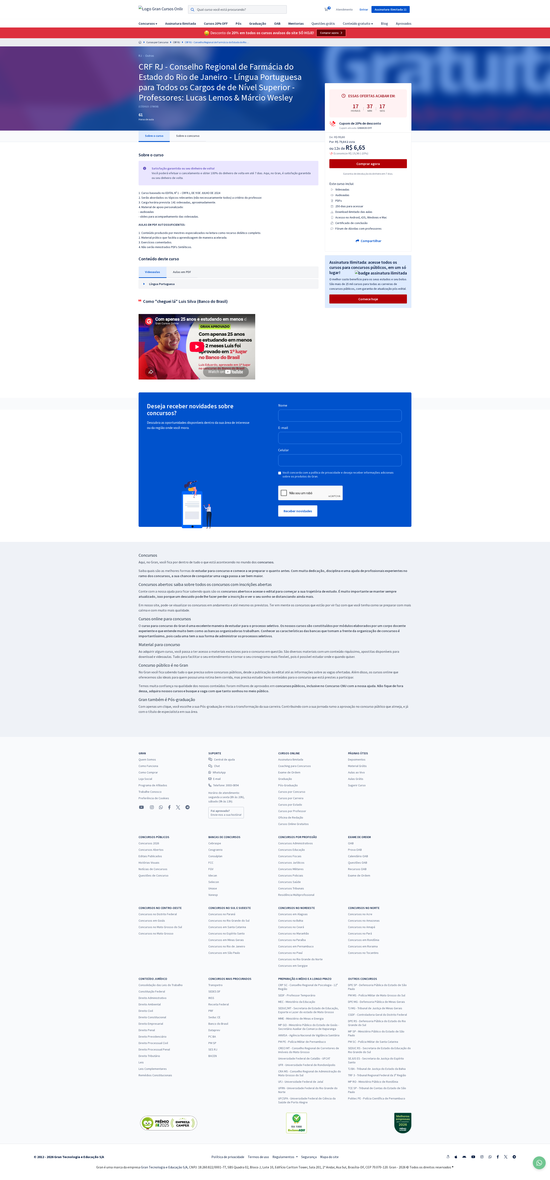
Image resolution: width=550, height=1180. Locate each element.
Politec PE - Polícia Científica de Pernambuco (376, 1098)
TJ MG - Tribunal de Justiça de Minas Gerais (375, 1008)
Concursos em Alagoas (293, 914)
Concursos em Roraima (363, 946)
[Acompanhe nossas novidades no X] (178, 807)
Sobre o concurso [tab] (187, 136)
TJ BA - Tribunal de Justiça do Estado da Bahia (377, 1069)
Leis (141, 1062)
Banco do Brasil (218, 1024)
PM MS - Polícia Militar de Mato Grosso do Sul (376, 995)
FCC (210, 862)
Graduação (285, 779)
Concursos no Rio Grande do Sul (228, 920)
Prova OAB (355, 850)
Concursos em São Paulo (224, 953)
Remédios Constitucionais (155, 1075)
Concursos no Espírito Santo (226, 933)
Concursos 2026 (149, 843)
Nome (282, 405)
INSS (211, 998)
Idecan (212, 875)
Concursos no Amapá (361, 927)
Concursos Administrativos (295, 843)
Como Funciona (148, 766)
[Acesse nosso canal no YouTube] (141, 807)
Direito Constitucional (152, 1017)
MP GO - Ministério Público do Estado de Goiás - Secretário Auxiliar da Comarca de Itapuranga (308, 1027)
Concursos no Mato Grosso (156, 933)
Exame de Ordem (289, 772)
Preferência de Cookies (154, 798)
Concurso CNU (336, 686)
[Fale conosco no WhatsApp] (161, 807)
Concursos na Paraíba (292, 940)
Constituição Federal (152, 991)
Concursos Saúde (289, 882)
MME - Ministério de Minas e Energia (301, 1018)
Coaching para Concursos (294, 766)
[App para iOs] (456, 1157)
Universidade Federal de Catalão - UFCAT (304, 1058)
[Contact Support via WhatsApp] (539, 1162)
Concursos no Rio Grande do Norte (300, 959)
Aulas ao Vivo (356, 772)
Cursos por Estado (290, 804)
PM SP (212, 1043)
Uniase (212, 888)
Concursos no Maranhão (293, 933)
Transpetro (215, 985)
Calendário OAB (358, 856)
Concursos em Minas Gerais (226, 940)
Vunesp (213, 895)
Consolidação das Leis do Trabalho (161, 985)
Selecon (213, 882)
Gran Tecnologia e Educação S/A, (165, 1167)
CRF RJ (176, 42)
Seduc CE (214, 1017)
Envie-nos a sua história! (226, 813)
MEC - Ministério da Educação (296, 1002)
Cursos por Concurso (157, 42)
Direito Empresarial (151, 1024)
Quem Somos (147, 759)
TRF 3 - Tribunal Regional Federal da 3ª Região (377, 1075)
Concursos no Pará (360, 933)
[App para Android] (464, 1157)
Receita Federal (218, 1004)
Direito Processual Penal (154, 1049)
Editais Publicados (150, 856)
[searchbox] (237, 9)
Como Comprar (148, 772)
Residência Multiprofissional (296, 895)
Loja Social (145, 779)
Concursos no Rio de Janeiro (226, 946)
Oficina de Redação (290, 817)
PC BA (212, 1036)
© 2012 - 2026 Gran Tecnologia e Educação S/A (69, 1157)
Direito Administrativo (153, 998)
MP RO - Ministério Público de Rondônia (373, 1082)
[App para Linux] (447, 1157)
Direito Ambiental (150, 1004)
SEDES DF (214, 991)
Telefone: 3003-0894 (226, 785)
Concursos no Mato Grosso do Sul (160, 927)
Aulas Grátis (355, 779)
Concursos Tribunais (291, 888)
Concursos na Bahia (290, 920)
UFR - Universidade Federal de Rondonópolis (306, 1065)
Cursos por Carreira (290, 798)
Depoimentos (356, 759)
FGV (210, 869)
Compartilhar (370, 241)
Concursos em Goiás (152, 920)
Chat (217, 766)
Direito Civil (146, 1011)
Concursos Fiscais (289, 856)
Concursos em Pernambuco (296, 946)
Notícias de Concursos (153, 869)
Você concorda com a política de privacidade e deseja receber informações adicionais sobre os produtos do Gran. (338, 474)
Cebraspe (214, 843)
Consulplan (215, 856)
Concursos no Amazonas (364, 920)
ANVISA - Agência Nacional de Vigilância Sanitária (308, 1035)
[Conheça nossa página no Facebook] (169, 807)
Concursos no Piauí (290, 953)
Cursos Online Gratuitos (293, 824)
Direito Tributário (149, 1056)
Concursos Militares (291, 869)
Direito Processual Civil (153, 1043)
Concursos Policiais (290, 875)
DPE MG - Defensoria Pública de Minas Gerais (376, 1002)
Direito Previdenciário (153, 1036)
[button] (148, 23)
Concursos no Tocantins (363, 953)
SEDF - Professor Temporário (296, 995)
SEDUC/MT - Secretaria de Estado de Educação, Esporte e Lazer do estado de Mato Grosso (308, 1010)
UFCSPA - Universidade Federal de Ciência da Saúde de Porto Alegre (307, 1100)
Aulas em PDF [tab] (182, 272)
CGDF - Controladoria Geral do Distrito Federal (377, 1015)
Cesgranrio (215, 850)
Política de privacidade (227, 1157)
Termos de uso (258, 1157)
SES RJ (212, 1049)
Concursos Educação (291, 850)
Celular (283, 450)
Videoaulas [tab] (152, 272)
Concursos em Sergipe (293, 966)
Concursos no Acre (360, 914)
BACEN (212, 1056)
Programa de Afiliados (153, 785)
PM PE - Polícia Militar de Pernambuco (302, 1042)
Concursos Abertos (151, 850)
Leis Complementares (153, 1069)
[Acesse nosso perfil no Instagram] (151, 807)
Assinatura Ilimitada (290, 759)
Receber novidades (298, 511)
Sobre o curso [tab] (154, 136)
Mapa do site (329, 1157)
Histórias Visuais (149, 862)
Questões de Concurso (153, 875)
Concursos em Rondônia (363, 940)
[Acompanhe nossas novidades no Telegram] (187, 807)
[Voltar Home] (140, 42)
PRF (210, 1011)
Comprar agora (329, 33)
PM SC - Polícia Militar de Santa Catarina (373, 1042)
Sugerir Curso (357, 785)
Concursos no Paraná (221, 914)
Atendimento (344, 9)
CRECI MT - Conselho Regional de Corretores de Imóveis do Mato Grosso (308, 1050)
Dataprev (214, 1030)
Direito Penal (147, 1030)
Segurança (309, 1157)
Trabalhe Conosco (150, 792)
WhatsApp (219, 772)
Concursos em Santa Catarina (227, 927)
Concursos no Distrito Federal (158, 914)
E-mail (283, 427)
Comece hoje (368, 299)
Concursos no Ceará (291, 927)
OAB (351, 843)
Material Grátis (357, 766)
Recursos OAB (357, 869)
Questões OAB (357, 862)
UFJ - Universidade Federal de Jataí (300, 1082)
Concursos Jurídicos (291, 862)
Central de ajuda (224, 759)
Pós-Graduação (288, 785)
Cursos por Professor (292, 811)
